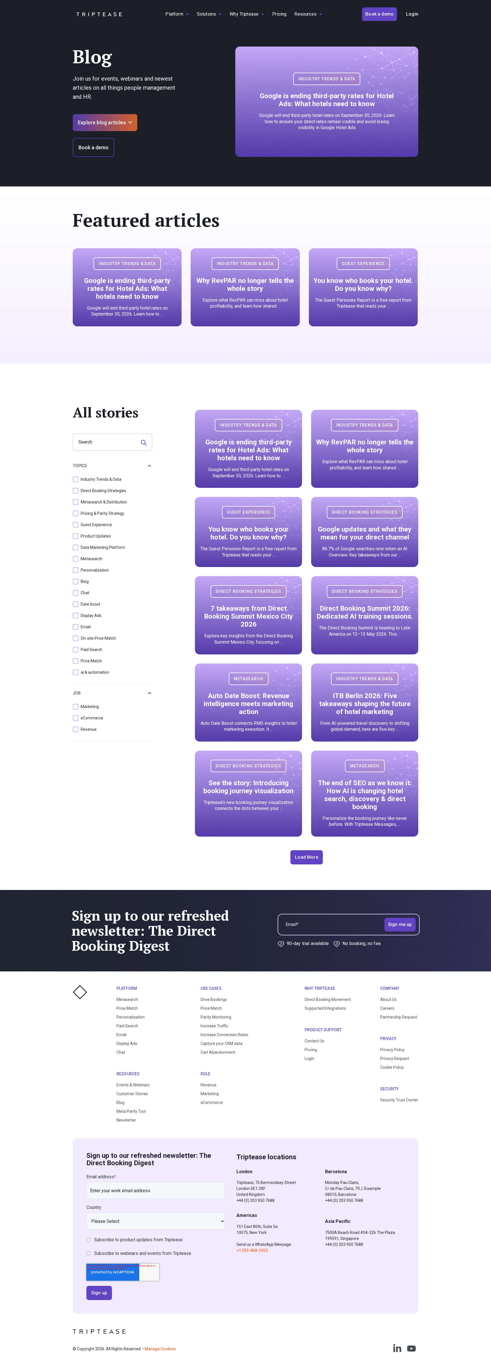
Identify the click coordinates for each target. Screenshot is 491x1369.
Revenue (209, 1085)
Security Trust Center (399, 1100)
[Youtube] (411, 1348)
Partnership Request (398, 1017)
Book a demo (93, 147)
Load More (306, 857)
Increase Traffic (214, 1026)
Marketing (210, 1093)
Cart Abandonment (218, 1052)
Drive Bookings (214, 999)
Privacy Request (394, 1058)
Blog (120, 1102)
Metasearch (127, 999)
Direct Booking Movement (328, 999)
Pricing (311, 1049)
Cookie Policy (392, 1067)
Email (121, 1034)
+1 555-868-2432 (252, 1250)
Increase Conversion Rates (224, 1034)
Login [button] (412, 14)
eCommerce (212, 1102)
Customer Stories (132, 1093)
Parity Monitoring (216, 1017)
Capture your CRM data (221, 1043)
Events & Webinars (133, 1085)
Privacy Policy (392, 1049)
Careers (387, 1008)
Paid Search (127, 1026)
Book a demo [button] (379, 14)
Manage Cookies (160, 1349)
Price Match (127, 1008)
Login (309, 1058)
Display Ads (126, 1043)
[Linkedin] (397, 1348)
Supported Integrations (325, 1008)
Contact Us (314, 1041)
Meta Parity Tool (131, 1111)
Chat (120, 1052)
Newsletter (126, 1120)
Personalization (130, 1017)
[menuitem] (177, 14)
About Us (388, 999)
